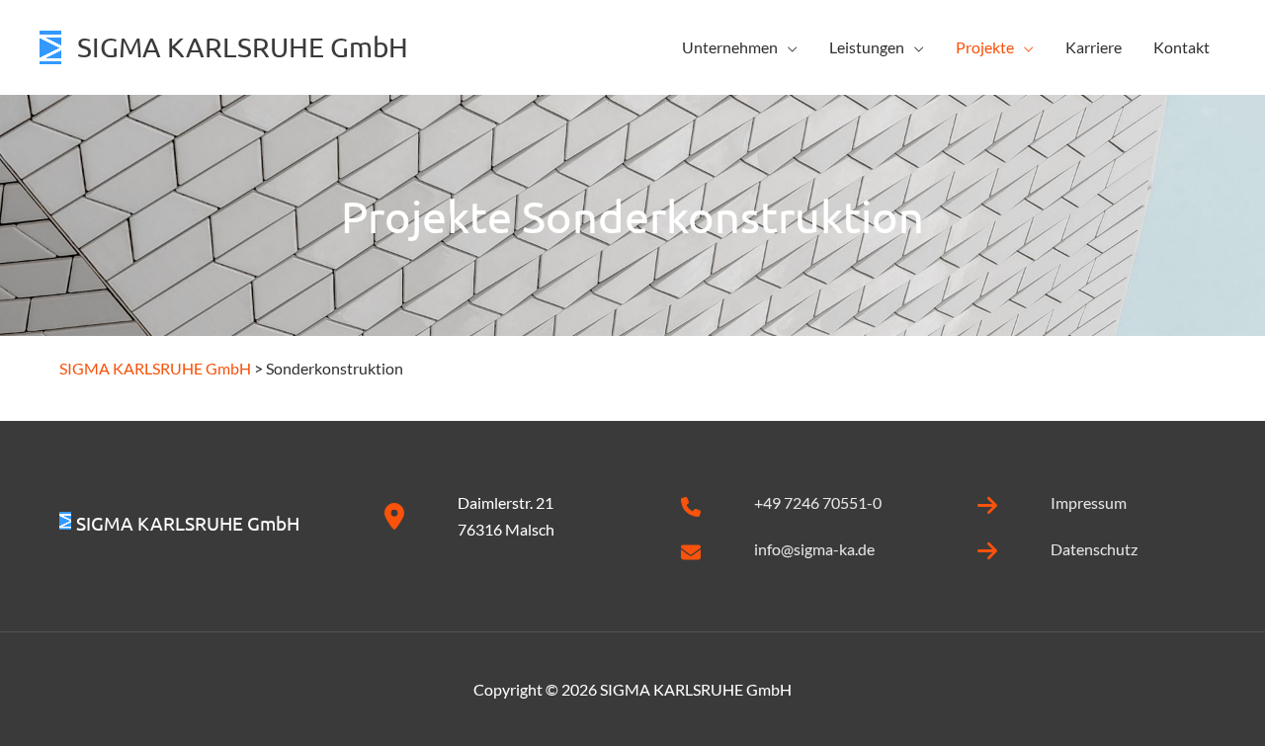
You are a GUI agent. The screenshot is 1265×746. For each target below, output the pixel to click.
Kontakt (1181, 47)
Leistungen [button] (866, 47)
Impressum (1089, 502)
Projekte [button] (985, 47)
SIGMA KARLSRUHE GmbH (242, 47)
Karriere (1093, 47)
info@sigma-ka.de (814, 548)
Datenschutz (1094, 548)
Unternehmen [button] (730, 47)
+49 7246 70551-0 (818, 502)
